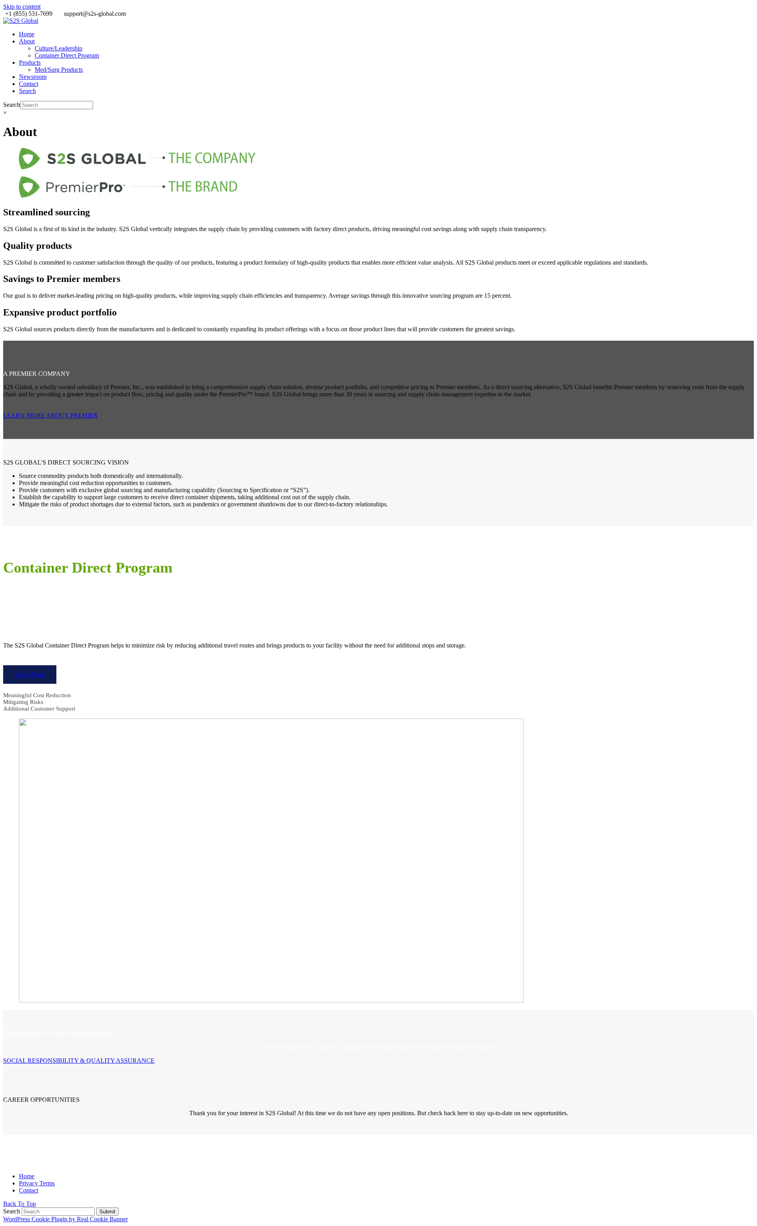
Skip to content (22, 6)
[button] (27, 91)
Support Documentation (535, 1157)
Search (11, 104)
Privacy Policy (525, 1150)
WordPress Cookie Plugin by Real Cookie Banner (65, 1219)
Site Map (497, 1144)
